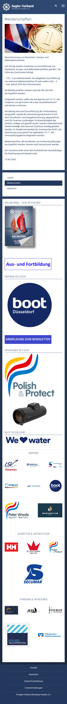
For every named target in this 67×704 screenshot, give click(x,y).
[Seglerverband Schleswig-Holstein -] (18, 9)
